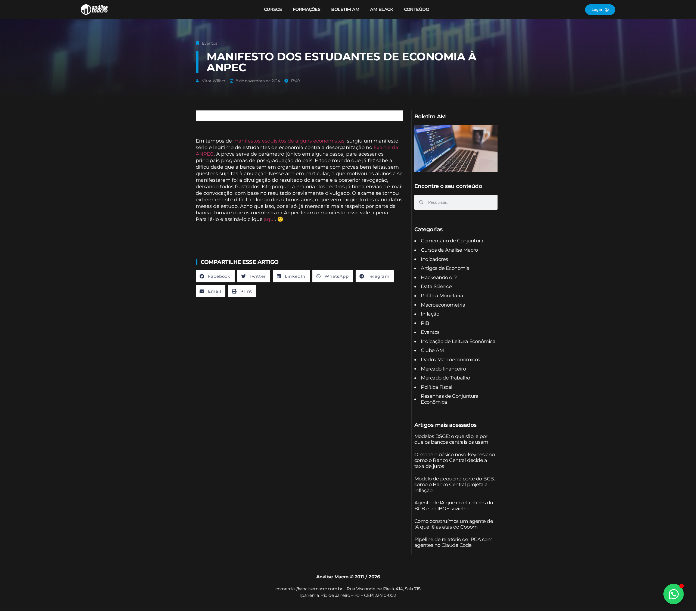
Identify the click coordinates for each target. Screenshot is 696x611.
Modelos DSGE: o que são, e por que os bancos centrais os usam (451, 439)
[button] (215, 276)
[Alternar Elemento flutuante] (673, 594)
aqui (269, 219)
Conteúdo (416, 9)
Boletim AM (345, 9)
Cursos (273, 9)
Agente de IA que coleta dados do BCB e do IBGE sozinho (453, 506)
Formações (307, 9)
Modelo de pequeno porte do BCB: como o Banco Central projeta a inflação (454, 484)
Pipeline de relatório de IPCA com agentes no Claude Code (453, 542)
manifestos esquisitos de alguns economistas (288, 141)
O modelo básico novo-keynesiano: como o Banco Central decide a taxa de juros (455, 460)
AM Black (381, 9)
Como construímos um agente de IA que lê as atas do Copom (453, 524)
